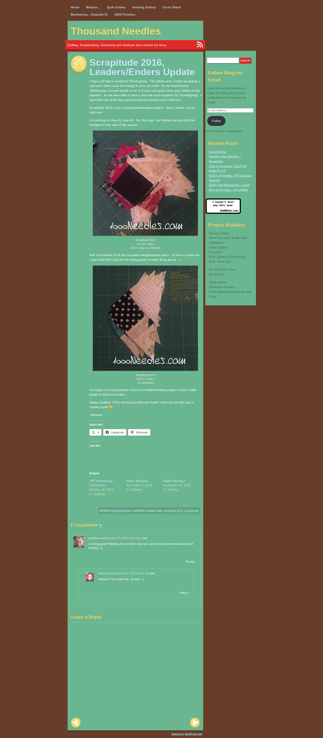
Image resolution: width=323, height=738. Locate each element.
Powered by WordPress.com (186, 734)
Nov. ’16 (79, 66)
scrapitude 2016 (173, 510)
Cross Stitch (171, 7)
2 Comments (191, 510)
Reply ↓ (191, 561)
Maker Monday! (137, 481)
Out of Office (217, 151)
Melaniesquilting (122, 510)
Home (75, 7)
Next (195, 723)
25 (79, 61)
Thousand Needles (116, 31)
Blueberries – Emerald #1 (89, 14)
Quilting (151, 510)
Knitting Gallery (144, 7)
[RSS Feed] (200, 44)
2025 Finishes (124, 14)
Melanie (103, 573)
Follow (216, 121)
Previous (76, 723)
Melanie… (93, 7)
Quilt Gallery (116, 7)
